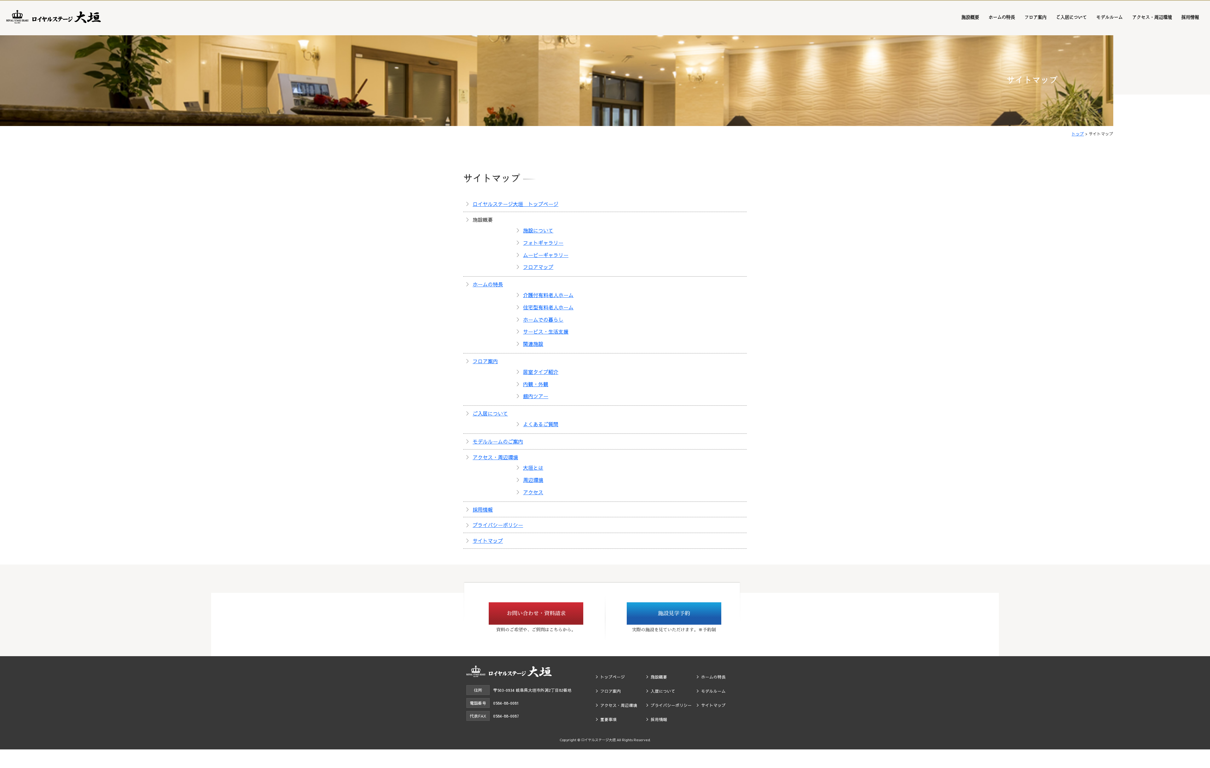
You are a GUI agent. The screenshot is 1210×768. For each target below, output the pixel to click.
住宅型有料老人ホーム (548, 307)
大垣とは (533, 467)
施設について (538, 230)
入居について (663, 691)
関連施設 (533, 343)
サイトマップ (488, 540)
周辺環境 (533, 479)
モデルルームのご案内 (498, 441)
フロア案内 (1035, 17)
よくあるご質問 (540, 424)
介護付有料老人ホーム (548, 294)
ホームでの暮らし (543, 319)
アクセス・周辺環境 (1152, 17)
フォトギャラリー (543, 242)
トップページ (612, 676)
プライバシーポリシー (498, 524)
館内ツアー (535, 396)
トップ (1078, 133)
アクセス (533, 492)
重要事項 (608, 719)
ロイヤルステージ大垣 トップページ (515, 203)
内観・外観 (535, 384)
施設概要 (970, 17)
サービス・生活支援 (545, 331)
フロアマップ (538, 266)
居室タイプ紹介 (540, 371)
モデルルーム (1109, 17)
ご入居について (1071, 17)
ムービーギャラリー (545, 254)
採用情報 (1190, 17)
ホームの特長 (1001, 17)
